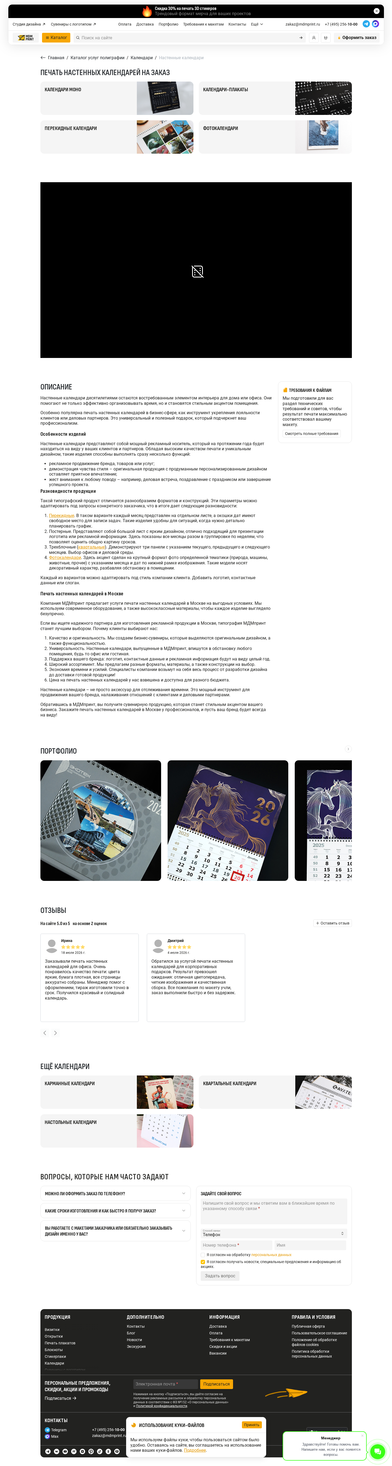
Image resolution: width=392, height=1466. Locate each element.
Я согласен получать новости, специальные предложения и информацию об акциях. (271, 1264)
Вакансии (218, 1353)
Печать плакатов (60, 1343)
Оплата (124, 24)
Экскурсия (136, 1346)
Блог (131, 1333)
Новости (134, 1340)
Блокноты (54, 1350)
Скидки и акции (223, 1346)
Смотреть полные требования (311, 433)
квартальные (91, 547)
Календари (54, 1363)
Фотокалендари (65, 557)
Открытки (54, 1336)
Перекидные (61, 515)
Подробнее (195, 1450)
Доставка (145, 24)
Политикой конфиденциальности (161, 1406)
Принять (252, 1425)
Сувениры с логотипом (71, 24)
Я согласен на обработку (249, 1255)
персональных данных (271, 1255)
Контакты (237, 24)
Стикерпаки (55, 1356)
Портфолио (168, 24)
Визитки (52, 1329)
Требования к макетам (203, 24)
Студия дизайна (27, 24)
